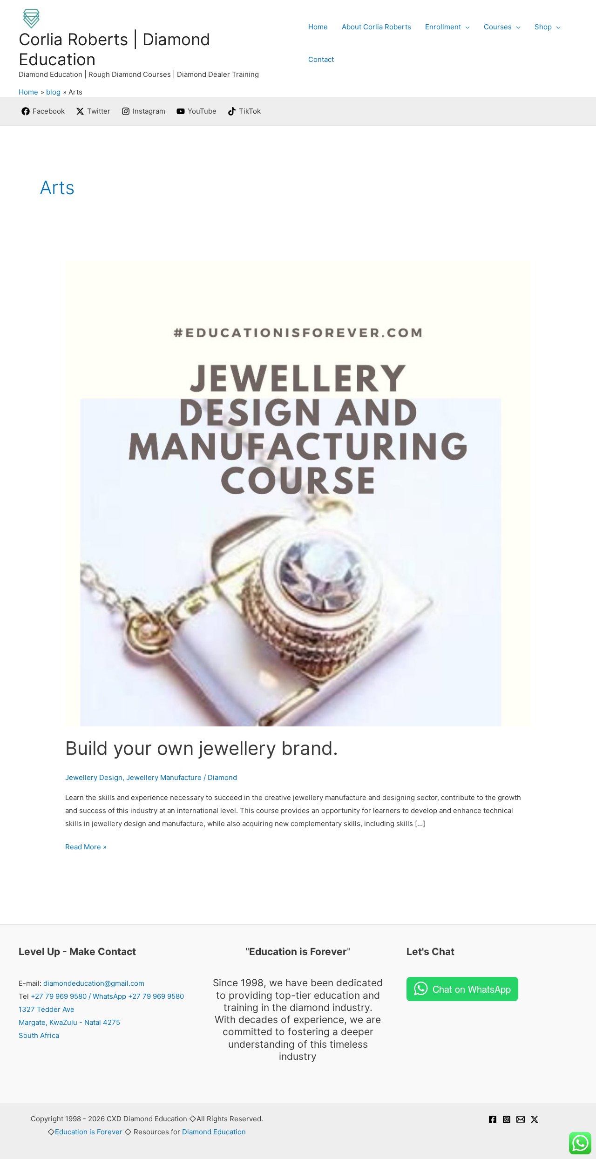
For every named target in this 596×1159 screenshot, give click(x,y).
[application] (465, 27)
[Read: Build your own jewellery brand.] (298, 492)
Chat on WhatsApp (472, 989)
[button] (447, 27)
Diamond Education (214, 1131)
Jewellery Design (93, 777)
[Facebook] (492, 1119)
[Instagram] (506, 1119)
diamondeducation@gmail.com (93, 983)
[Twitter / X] (534, 1119)
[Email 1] (520, 1119)
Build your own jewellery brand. (201, 748)
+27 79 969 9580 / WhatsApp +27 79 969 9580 (107, 996)
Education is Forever (88, 1131)
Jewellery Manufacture (164, 777)
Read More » (86, 845)
